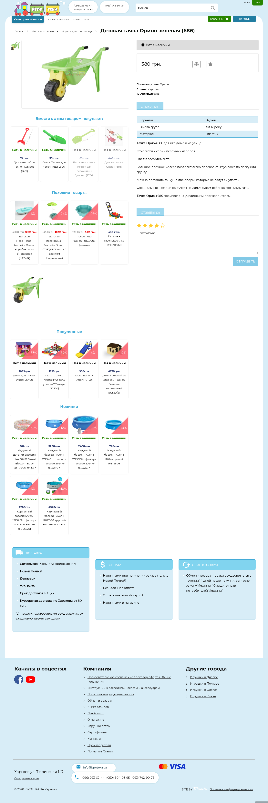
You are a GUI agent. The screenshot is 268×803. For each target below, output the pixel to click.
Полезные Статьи (100, 751)
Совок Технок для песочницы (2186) (54, 164)
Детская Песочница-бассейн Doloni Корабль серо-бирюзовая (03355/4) (24, 247)
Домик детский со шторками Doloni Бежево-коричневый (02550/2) (114, 384)
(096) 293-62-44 (83, 5)
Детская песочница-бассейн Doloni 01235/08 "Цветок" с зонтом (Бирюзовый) (54, 247)
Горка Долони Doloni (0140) (84, 377)
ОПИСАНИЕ (150, 107)
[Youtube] (31, 683)
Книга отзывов (98, 707)
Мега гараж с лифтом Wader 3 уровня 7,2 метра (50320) (54, 382)
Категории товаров (28, 19)
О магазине (96, 719)
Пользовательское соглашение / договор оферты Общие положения (129, 679)
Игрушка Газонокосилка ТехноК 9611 (114, 240)
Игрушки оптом (99, 726)
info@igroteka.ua (95, 767)
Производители (99, 745)
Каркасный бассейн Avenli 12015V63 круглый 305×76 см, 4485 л (54, 518)
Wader (76, 19)
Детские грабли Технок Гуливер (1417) (24, 167)
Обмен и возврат (100, 700)
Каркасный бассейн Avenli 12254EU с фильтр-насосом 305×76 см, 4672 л (24, 520)
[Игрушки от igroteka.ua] (40, 15)
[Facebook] (19, 683)
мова (247, 2)
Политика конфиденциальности (111, 694)
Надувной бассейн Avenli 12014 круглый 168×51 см (114, 457)
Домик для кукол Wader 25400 (24, 377)
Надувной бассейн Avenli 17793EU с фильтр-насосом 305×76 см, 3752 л (84, 459)
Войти (243, 18)
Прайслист (96, 713)
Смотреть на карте (26, 778)
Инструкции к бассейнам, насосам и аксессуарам (124, 688)
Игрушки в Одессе (204, 690)
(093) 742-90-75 (114, 5)
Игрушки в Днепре (204, 677)
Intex (86, 19)
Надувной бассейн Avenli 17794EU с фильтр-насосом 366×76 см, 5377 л (54, 459)
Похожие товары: (69, 192)
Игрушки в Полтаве (204, 683)
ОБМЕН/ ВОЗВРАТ (205, 565)
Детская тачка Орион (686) (114, 164)
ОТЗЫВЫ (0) (150, 212)
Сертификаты (97, 732)
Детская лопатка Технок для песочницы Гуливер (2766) (84, 169)
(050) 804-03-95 (83, 9)
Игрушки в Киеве (203, 696)
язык (257, 2)
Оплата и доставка (58, 19)
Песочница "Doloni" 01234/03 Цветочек (84, 241)
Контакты (94, 738)
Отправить (245, 261)
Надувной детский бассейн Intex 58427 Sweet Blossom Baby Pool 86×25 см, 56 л (24, 459)
